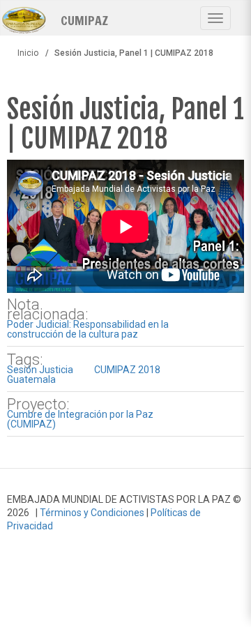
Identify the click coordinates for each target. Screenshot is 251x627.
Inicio (27, 53)
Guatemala (31, 379)
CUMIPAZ (84, 19)
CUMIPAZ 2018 (127, 369)
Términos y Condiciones (92, 512)
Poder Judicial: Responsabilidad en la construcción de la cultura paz (88, 329)
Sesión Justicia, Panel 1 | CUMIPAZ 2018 (125, 124)
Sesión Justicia (40, 369)
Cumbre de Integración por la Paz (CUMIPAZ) (80, 419)
